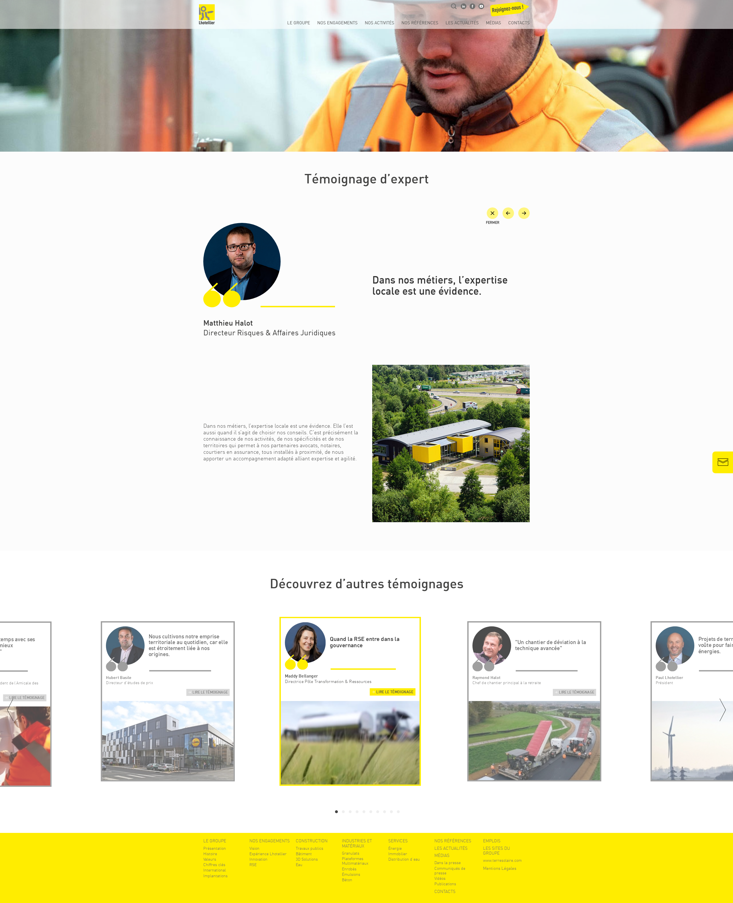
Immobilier (397, 853)
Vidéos (440, 878)
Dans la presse (447, 862)
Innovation (258, 859)
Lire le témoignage (26, 698)
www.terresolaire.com (502, 860)
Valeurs (209, 859)
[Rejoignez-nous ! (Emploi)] (508, 10)
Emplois (492, 841)
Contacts (519, 23)
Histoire (210, 853)
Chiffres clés (214, 864)
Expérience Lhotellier (268, 853)
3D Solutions (307, 859)
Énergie (395, 848)
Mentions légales (499, 868)
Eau (299, 864)
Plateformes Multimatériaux (355, 861)
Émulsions (351, 874)
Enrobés (349, 869)
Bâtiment (304, 853)
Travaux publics (309, 848)
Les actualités (462, 23)
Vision (254, 848)
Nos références (419, 23)
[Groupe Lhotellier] (207, 14)
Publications (445, 884)
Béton (347, 880)
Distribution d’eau (404, 859)
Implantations (215, 876)
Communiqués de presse (449, 870)
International (214, 870)
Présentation (214, 848)
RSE (253, 864)
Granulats (350, 853)
